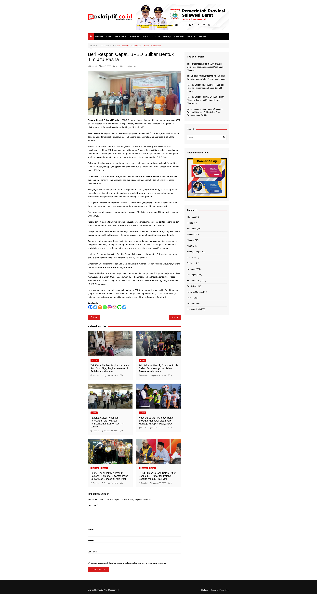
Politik (109, 36)
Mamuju (190, 246)
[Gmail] (114, 307)
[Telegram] (124, 307)
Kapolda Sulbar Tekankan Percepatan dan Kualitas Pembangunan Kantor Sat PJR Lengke (205, 88)
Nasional (191, 257)
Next (173, 317)
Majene (190, 234)
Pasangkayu (192, 275)
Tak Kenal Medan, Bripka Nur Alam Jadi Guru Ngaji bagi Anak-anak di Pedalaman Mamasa (110, 368)
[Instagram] (109, 307)
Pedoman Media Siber (220, 590)
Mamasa (95, 360)
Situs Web (92, 552)
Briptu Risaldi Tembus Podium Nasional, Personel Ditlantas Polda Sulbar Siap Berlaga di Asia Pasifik (109, 476)
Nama (91, 529)
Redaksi (93, 66)
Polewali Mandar (194, 292)
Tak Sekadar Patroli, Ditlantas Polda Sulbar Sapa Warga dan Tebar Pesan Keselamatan (158, 368)
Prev (95, 317)
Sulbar (190, 36)
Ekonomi (156, 36)
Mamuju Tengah (194, 252)
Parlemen (99, 36)
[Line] (119, 307)
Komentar (93, 505)
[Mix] (100, 307)
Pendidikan (135, 36)
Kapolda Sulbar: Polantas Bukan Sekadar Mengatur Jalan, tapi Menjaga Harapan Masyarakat (156, 420)
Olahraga (167, 36)
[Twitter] (95, 307)
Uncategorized (193, 309)
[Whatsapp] (105, 307)
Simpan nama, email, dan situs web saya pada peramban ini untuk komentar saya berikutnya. (129, 563)
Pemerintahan (121, 36)
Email (91, 540)
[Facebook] (90, 307)
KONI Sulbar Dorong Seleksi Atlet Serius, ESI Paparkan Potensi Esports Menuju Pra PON (157, 476)
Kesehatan (179, 36)
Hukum (146, 36)
